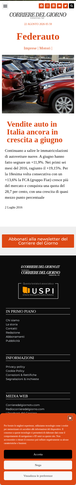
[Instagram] (47, 5)
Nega (38, 465)
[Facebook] (41, 5)
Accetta (38, 454)
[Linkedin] (53, 5)
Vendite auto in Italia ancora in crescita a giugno (35, 132)
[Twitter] (65, 5)
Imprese (30, 48)
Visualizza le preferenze (38, 475)
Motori (44, 48)
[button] (70, 418)
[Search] (71, 5)
